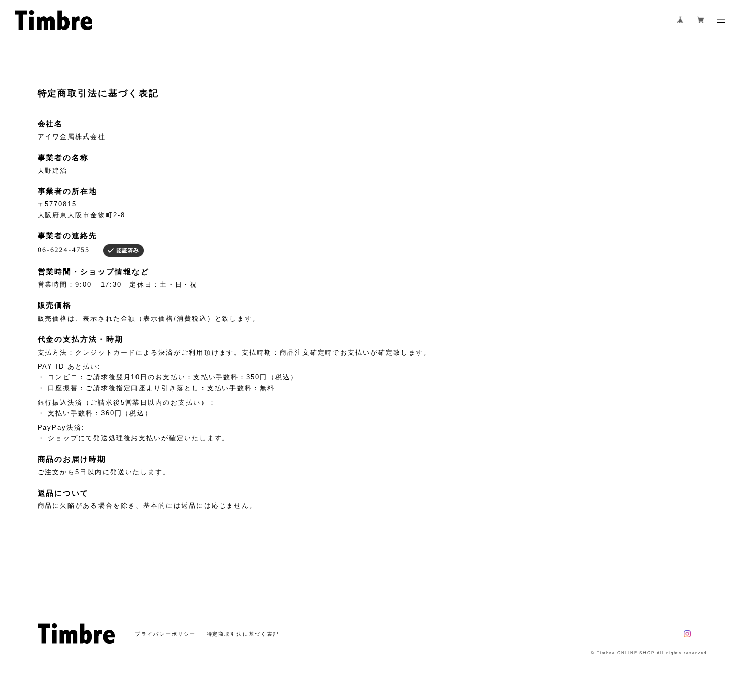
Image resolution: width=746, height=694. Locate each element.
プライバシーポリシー (165, 634)
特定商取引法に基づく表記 (243, 634)
